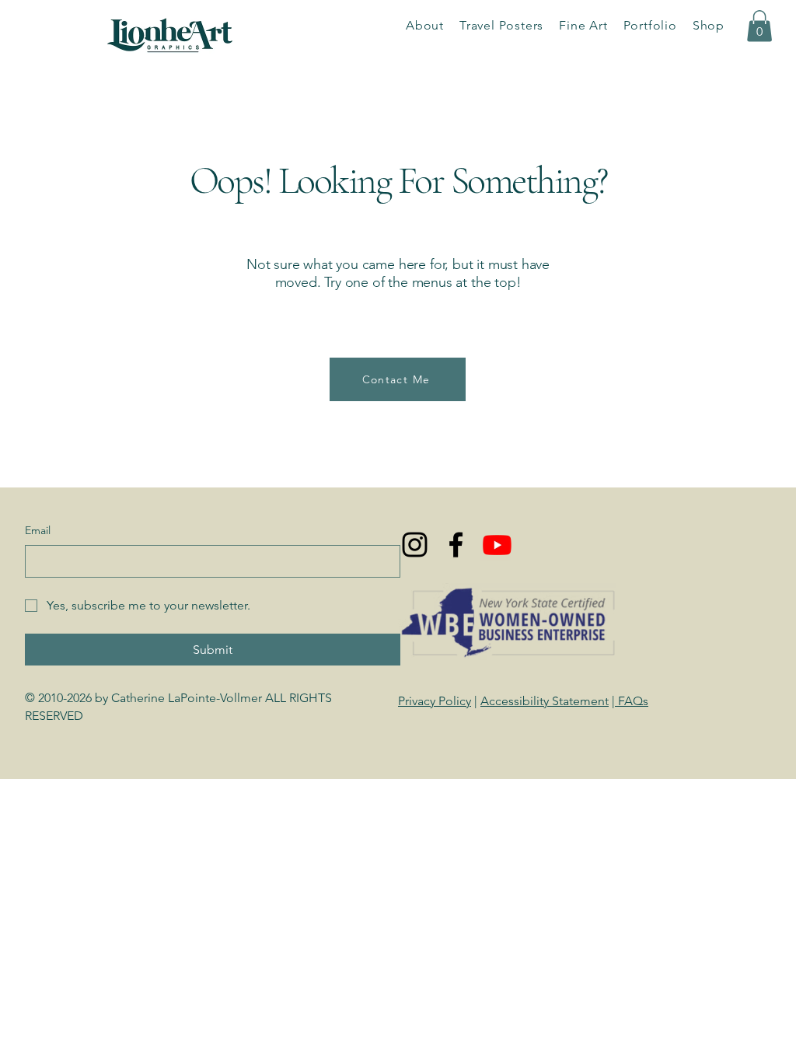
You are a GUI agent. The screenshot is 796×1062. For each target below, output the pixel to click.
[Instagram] (414, 544)
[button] (650, 25)
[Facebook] (456, 544)
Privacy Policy (434, 700)
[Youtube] (497, 544)
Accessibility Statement (544, 700)
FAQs (631, 700)
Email (38, 530)
